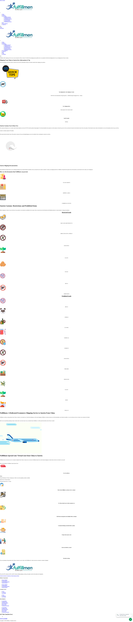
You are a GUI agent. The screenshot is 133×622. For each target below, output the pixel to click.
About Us (3, 15)
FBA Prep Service (5, 602)
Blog (3, 22)
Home (3, 14)
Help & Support (4, 582)
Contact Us (4, 24)
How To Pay (4, 604)
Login (3, 53)
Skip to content (2, 0)
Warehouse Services (7, 48)
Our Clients (4, 593)
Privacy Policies (4, 584)
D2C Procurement (7, 19)
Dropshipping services (7, 21)
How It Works (4, 603)
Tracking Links (4, 608)
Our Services (4, 16)
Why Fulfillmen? (5, 23)
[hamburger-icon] (0, 40)
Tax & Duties (4, 607)
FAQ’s (3, 591)
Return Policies (4, 580)
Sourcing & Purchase (5, 605)
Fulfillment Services (7, 44)
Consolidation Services (8, 18)
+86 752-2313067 (3, 618)
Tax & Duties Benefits (5, 581)
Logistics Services (7, 20)
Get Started (4, 54)
